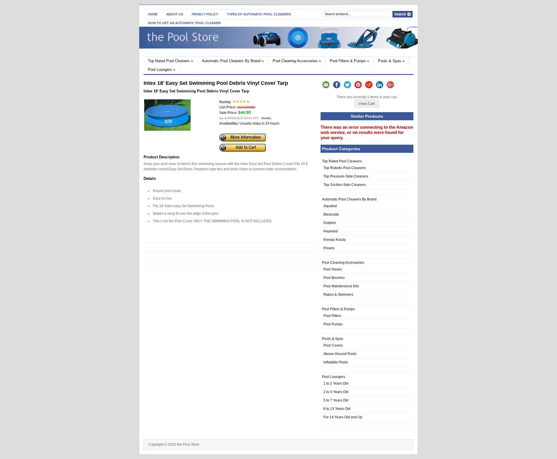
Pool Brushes (334, 278)
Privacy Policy (205, 14)
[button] (367, 104)
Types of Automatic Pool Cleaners (259, 14)
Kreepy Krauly (334, 240)
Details (265, 118)
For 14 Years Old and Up (342, 417)
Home (153, 14)
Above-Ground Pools (340, 354)
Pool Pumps (333, 324)
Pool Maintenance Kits (341, 286)
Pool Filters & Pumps (349, 61)
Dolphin (329, 223)
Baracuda (331, 214)
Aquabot (330, 206)
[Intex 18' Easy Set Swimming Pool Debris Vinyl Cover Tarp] (167, 130)
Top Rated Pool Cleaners (170, 61)
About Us (174, 14)
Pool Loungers (161, 69)
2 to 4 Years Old (335, 392)
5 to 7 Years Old (335, 400)
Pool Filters (332, 316)
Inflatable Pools (335, 362)
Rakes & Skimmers (338, 295)
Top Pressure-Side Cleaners (345, 176)
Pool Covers (333, 345)
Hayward (330, 231)
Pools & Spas (391, 61)
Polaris (328, 248)
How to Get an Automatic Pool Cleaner (184, 23)
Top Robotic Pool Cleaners (344, 168)
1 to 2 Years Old (335, 383)
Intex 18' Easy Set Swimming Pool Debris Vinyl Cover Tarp (196, 91)
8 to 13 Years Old (336, 409)
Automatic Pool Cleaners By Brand (233, 61)
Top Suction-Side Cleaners (344, 185)
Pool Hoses (332, 269)
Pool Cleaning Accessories (297, 61)
